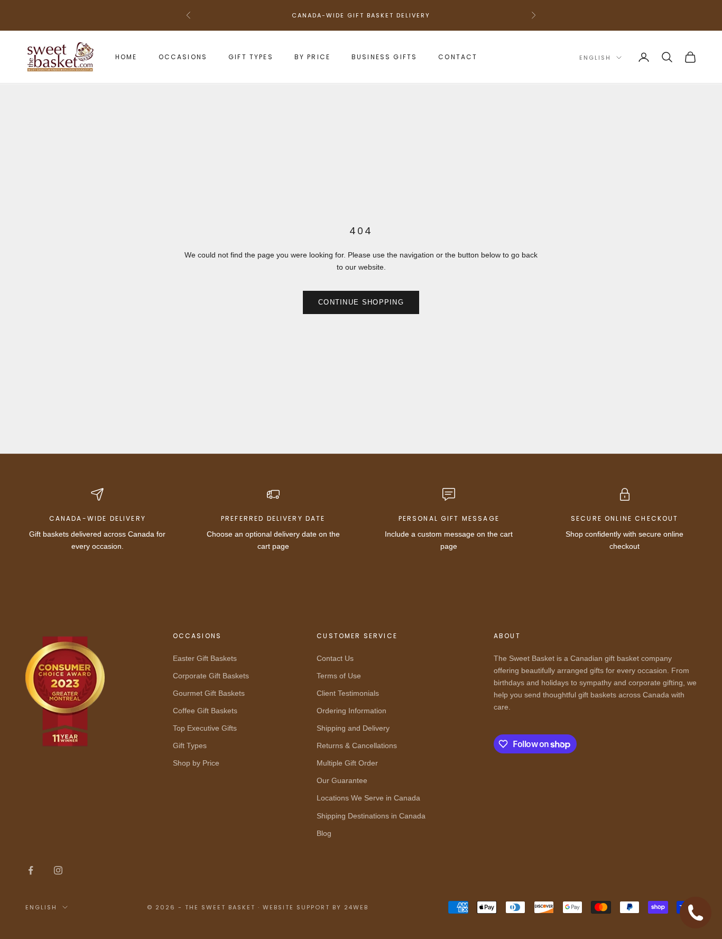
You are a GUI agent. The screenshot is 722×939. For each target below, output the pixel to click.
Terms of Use (339, 675)
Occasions (183, 56)
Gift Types (250, 56)
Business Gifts (384, 56)
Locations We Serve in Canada (368, 798)
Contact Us (335, 658)
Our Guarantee (342, 780)
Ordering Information (351, 710)
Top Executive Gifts (205, 728)
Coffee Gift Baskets (205, 710)
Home (126, 56)
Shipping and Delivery (353, 728)
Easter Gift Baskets (205, 658)
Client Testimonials (348, 693)
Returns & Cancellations (357, 745)
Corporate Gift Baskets (211, 675)
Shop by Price (196, 763)
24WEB (356, 907)
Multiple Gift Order (347, 763)
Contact (457, 56)
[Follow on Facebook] (30, 870)
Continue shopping (361, 302)
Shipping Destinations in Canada (371, 816)
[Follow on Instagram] (58, 870)
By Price (312, 56)
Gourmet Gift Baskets (209, 693)
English (595, 57)
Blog (324, 833)
